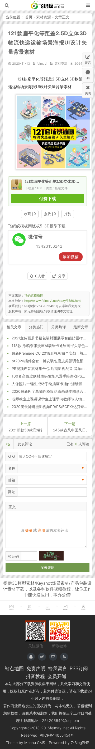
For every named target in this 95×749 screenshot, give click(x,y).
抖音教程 (35, 676)
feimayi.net (59, 728)
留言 (88, 63)
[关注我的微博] (42, 657)
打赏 (67, 214)
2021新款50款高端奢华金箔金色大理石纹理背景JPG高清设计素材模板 (25, 430)
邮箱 (11, 480)
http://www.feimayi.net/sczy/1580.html (52, 301)
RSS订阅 (79, 668)
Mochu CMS (34, 742)
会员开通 (57, 676)
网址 (11, 492)
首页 (28, 17)
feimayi (41, 63)
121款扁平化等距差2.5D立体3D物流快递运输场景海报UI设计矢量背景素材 (47, 42)
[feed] (64, 657)
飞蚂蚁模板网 (48, 5)
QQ (88, 78)
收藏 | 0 (30, 214)
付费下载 (47, 198)
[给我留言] (53, 657)
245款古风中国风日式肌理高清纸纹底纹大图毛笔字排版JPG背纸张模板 (70, 430)
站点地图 (14, 668)
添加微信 (71, 256)
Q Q (11, 456)
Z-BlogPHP (80, 742)
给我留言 (57, 668)
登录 (28, 530)
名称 (11, 468)
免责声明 (35, 668)
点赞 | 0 (50, 214)
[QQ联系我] (31, 657)
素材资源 (43, 17)
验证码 (13, 556)
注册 (41, 530)
